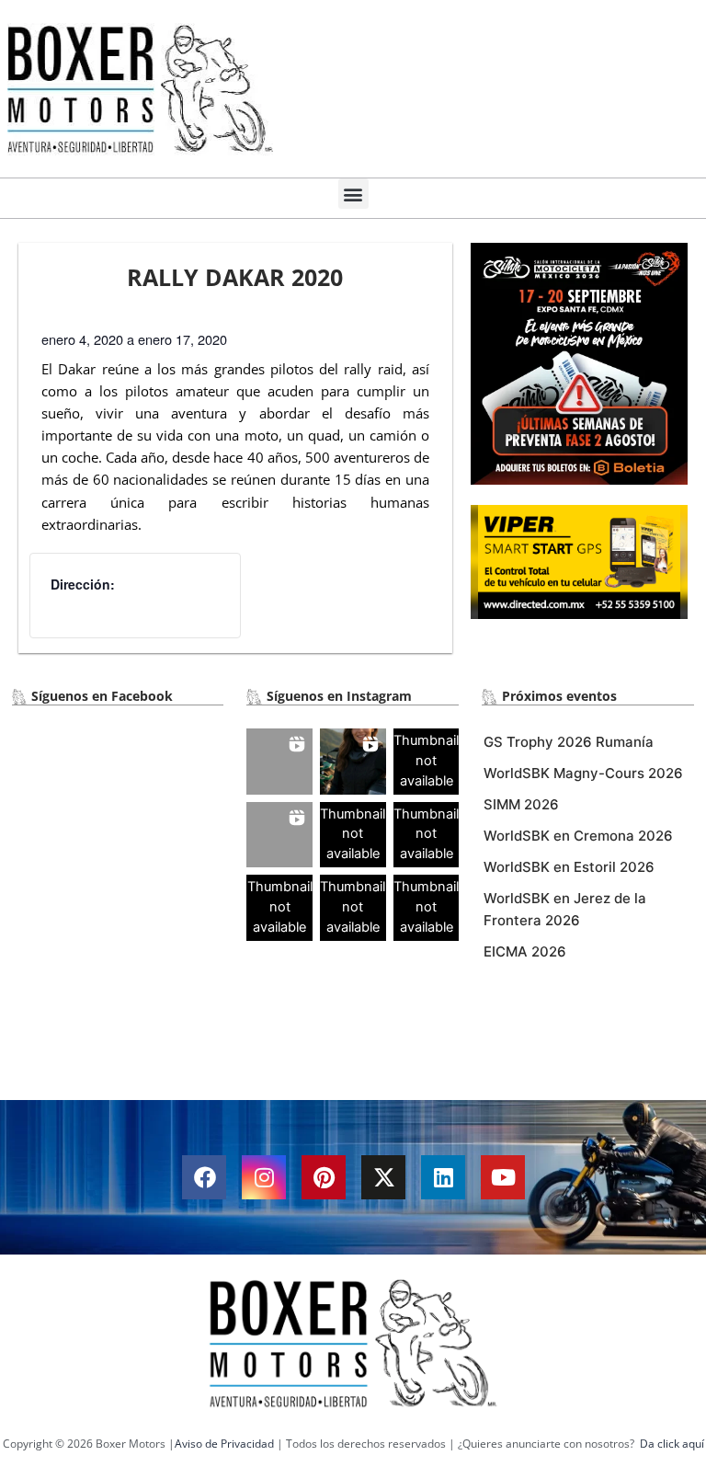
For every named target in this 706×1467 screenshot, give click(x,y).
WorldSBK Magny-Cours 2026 (583, 773)
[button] (353, 193)
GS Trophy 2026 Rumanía (569, 742)
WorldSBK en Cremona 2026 (578, 835)
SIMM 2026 (521, 804)
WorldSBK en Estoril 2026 (569, 867)
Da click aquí (672, 1443)
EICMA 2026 (525, 951)
